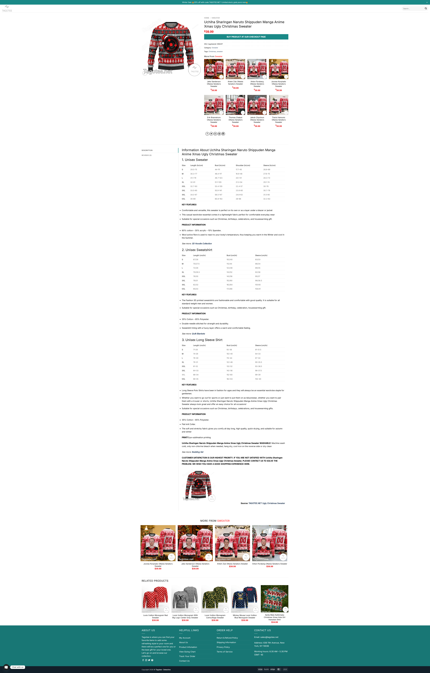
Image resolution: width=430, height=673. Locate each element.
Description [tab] (147, 150)
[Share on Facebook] (207, 134)
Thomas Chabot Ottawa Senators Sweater (235, 119)
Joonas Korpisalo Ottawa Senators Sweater (278, 83)
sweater (220, 51)
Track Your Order (187, 656)
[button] (144, 73)
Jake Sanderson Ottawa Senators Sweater (214, 83)
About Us (183, 642)
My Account (184, 638)
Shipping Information (226, 642)
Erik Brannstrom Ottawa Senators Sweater (214, 119)
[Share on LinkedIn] (223, 134)
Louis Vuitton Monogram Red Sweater (155, 616)
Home (206, 18)
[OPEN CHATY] (6, 667)
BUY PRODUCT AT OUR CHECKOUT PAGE (246, 37)
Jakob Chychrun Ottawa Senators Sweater (257, 119)
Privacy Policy (223, 647)
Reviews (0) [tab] (147, 155)
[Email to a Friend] (215, 134)
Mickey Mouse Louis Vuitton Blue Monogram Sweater (245, 616)
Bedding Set (197, 452)
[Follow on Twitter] (149, 660)
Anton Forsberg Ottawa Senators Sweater (257, 83)
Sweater (216, 18)
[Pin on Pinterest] (219, 134)
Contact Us (184, 661)
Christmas (212, 51)
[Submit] (426, 8)
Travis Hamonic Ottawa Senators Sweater (279, 119)
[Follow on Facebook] (143, 660)
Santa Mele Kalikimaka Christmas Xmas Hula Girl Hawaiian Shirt (274, 617)
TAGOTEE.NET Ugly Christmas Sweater (267, 503)
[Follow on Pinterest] (152, 660)
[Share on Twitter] (211, 134)
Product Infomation (188, 647)
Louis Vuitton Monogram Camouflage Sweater (215, 616)
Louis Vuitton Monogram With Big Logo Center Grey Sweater (185, 616)
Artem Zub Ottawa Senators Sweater (235, 82)
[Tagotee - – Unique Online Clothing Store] (13, 9)
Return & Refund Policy (227, 638)
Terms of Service (224, 651)
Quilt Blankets (198, 333)
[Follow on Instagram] (146, 660)
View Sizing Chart (187, 651)
